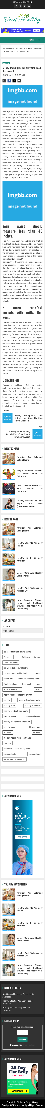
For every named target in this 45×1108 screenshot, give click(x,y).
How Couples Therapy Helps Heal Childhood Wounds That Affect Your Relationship (8, 605)
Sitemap (35, 1102)
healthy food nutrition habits (16, 711)
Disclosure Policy (23, 1102)
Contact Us (11, 1102)
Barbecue (8, 657)
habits (37, 689)
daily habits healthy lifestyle (16, 668)
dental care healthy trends (29, 679)
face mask (26, 684)
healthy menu (9, 727)
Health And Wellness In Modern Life (8, 590)
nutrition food (34, 754)
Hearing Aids (34, 727)
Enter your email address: (22, 1035)
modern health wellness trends (17, 738)
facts (38, 684)
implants (7, 732)
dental (37, 673)
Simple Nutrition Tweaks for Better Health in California (8, 474)
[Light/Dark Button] (31, 40)
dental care (9, 679)
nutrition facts (10, 754)
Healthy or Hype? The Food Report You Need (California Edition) (8, 504)
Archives (6, 626)
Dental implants (11, 684)
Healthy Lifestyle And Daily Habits (8, 544)
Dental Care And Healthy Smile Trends (8, 575)
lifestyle (36, 732)
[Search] (39, 39)
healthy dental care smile (29, 700)
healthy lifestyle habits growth (17, 722)
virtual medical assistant (14, 759)
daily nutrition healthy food (15, 673)
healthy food (9, 705)
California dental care (31, 657)
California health (11, 662)
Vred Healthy (8, 48)
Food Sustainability (12, 689)
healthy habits (10, 716)
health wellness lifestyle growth (18, 695)
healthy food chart (32, 705)
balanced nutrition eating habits (17, 652)
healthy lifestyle (33, 716)
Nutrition (20, 48)
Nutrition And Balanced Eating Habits (8, 459)
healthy (7, 700)
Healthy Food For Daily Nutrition (8, 559)
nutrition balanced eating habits (17, 748)
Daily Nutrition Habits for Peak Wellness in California (8, 489)
